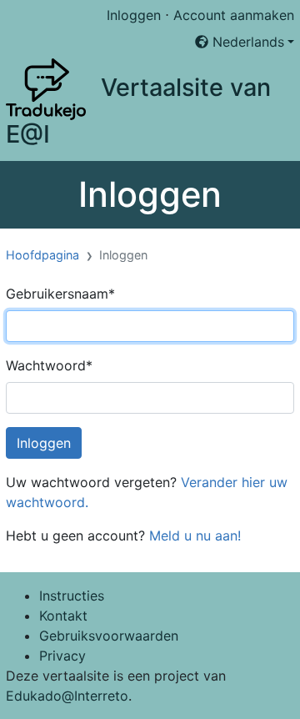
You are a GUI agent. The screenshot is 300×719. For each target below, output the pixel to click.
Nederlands (246, 41)
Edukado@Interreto (67, 695)
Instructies (71, 595)
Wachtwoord (49, 365)
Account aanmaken (233, 15)
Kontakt (63, 615)
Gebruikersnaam (60, 293)
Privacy (62, 655)
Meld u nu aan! (195, 535)
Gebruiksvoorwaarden (108, 635)
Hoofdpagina (42, 255)
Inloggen (134, 15)
